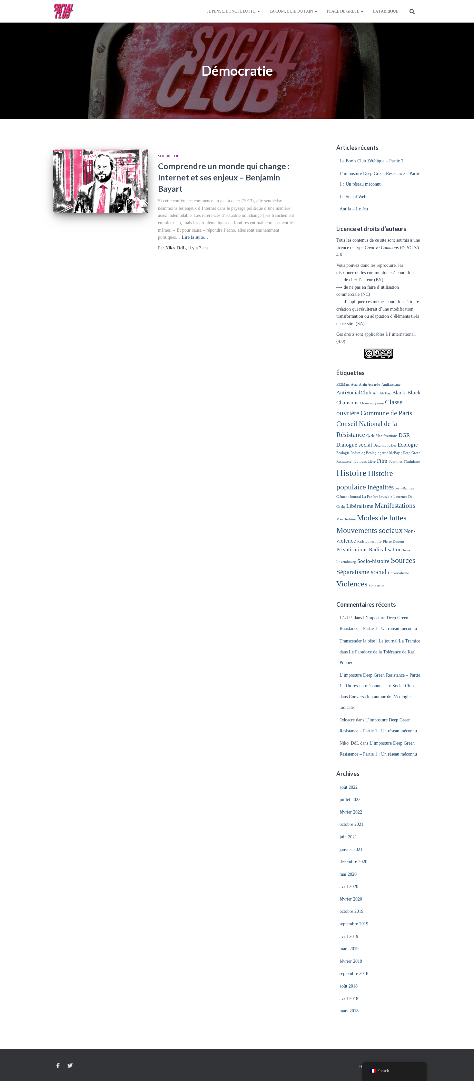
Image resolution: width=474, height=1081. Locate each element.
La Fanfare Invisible (377, 496)
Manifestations (395, 505)
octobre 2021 (351, 824)
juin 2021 (348, 837)
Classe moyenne (372, 403)
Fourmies (395, 461)
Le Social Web (353, 196)
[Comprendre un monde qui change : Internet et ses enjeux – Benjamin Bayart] (100, 181)
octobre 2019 (351, 911)
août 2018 (349, 986)
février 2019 (351, 961)
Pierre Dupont (393, 541)
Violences (351, 583)
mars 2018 (349, 1011)
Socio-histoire (373, 561)
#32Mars (343, 384)
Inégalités (380, 487)
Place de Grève (343, 11)
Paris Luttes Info (369, 541)
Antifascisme (390, 384)
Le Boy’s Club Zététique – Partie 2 (371, 161)
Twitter (70, 1065)
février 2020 (351, 899)
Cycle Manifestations (381, 436)
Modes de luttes (381, 517)
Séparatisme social (361, 572)
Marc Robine (346, 519)
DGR (404, 435)
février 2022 (351, 812)
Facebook (58, 1065)
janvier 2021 (351, 849)
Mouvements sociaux (369, 530)
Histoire (351, 473)
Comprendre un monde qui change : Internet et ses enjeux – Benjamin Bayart (224, 177)
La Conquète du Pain (292, 11)
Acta (354, 384)
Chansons (347, 403)
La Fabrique (385, 11)
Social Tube (170, 155)
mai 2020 (348, 874)
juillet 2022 (350, 799)
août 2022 (349, 787)
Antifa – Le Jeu (354, 209)
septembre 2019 (354, 924)
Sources (403, 560)
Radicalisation (385, 549)
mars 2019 (349, 948)
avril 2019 (349, 936)
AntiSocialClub (353, 393)
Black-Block (406, 393)
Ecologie (408, 445)
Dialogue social (354, 445)
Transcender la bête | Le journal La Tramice (380, 641)
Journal (355, 496)
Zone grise (376, 585)
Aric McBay (382, 393)
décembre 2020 (353, 861)
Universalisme (398, 573)
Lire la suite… (195, 237)
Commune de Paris (386, 413)
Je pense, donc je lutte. (232, 11)
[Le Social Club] (63, 11)
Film (382, 461)
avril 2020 (349, 886)
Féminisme (412, 461)
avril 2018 (349, 998)
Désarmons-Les (384, 445)
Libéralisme (359, 506)
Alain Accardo (369, 384)
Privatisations (352, 549)
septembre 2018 (354, 973)
